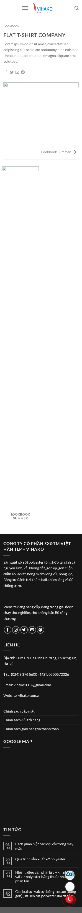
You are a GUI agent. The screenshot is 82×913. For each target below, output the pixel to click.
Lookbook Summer (56, 152)
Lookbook (11, 26)
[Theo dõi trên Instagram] (16, 630)
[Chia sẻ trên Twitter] (12, 72)
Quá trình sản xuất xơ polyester (40, 859)
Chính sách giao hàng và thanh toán (31, 729)
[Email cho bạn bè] (17, 72)
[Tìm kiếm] (76, 8)
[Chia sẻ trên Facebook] (6, 72)
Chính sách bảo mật (19, 711)
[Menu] (25, 8)
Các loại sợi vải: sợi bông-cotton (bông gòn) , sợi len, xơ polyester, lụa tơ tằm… (45, 893)
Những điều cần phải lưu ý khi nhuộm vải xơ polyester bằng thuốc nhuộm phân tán (44, 876)
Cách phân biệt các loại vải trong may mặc (44, 846)
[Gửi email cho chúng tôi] (32, 630)
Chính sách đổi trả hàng (21, 720)
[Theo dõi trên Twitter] (24, 630)
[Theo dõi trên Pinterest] (40, 630)
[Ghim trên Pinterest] (23, 72)
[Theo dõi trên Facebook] (7, 630)
